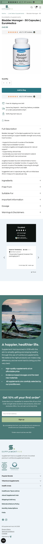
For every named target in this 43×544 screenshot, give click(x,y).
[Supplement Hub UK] (7, 7)
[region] (21, 257)
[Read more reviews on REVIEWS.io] (21, 238)
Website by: (5, 537)
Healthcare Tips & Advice (11, 491)
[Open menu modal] (40, 7)
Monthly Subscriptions (10, 508)
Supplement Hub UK (9, 526)
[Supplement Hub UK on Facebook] (3, 520)
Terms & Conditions (8, 531)
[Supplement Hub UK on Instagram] (6, 520)
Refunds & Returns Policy (10, 504)
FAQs (4, 512)
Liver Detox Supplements (16, 13)
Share (6, 120)
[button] (4, 257)
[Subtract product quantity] (4, 83)
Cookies (4, 533)
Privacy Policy (6, 529)
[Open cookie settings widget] (3, 540)
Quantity (5, 79)
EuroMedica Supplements (11, 17)
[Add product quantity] (10, 83)
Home (4, 13)
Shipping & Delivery (9, 499)
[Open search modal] (32, 7)
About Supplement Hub (10, 495)
